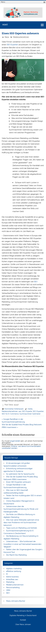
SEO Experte (27, 411)
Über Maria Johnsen (23, 624)
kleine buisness (12, 577)
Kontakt (23, 620)
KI (7, 574)
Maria (7, 37)
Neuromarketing (13, 587)
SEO (35, 282)
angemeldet (15, 441)
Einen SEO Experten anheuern (18, 482)
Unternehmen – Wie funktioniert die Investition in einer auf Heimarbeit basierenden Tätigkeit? (23, 544)
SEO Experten (12, 45)
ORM (8, 590)
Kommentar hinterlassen (14, 409)
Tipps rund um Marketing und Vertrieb (21, 528)
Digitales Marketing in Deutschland (23, 615)
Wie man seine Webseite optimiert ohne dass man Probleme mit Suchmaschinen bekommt (21, 522)
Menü (3, 2)
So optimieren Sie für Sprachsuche (20, 474)
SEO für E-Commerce (10, 414)
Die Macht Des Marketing (16, 555)
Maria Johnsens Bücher (15, 601)
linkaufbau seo (12, 579)
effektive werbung (13, 571)
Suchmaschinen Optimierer (29, 414)
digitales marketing (14, 568)
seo (20, 411)
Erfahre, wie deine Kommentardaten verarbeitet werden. (21, 447)
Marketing (10, 582)
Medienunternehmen (21, 37)
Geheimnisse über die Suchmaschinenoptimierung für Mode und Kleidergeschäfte (21, 509)
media (30, 409)
